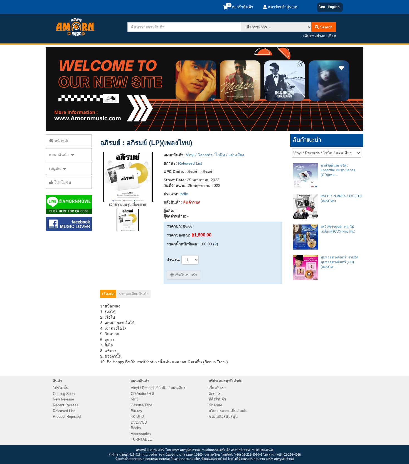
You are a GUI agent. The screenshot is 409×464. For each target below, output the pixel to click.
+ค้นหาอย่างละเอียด (319, 36)
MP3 (134, 399)
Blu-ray (136, 411)
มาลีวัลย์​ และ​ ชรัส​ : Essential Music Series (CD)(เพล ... (338, 170)
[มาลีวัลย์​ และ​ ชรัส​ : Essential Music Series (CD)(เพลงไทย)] (305, 175)
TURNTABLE (141, 439)
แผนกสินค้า (59, 154)
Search (325, 27)
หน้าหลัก (61, 140)
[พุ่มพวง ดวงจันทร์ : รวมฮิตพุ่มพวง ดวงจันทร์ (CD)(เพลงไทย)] (305, 267)
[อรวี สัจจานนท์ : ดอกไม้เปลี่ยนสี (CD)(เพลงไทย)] (305, 237)
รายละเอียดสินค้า (134, 294)
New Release (63, 399)
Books (136, 428)
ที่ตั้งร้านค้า (217, 399)
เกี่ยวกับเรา (217, 388)
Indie (183, 194)
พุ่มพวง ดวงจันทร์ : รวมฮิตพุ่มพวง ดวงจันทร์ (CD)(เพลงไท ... (339, 262)
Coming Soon (64, 394)
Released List (190, 163)
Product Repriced (67, 416)
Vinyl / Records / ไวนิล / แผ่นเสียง (215, 155)
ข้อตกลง (215, 405)
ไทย (322, 7)
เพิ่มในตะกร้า (185, 275)
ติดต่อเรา (216, 394)
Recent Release (65, 405)
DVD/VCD (139, 422)
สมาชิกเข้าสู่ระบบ (283, 7)
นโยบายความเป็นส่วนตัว (228, 411)
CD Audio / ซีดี (142, 394)
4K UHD (137, 416)
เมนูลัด (55, 168)
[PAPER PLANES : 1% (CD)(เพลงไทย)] (305, 206)
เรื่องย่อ (108, 294)
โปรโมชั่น (62, 182)
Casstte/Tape (141, 405)
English (333, 7)
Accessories (141, 434)
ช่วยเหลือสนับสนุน (223, 416)
